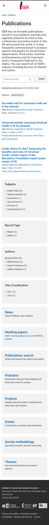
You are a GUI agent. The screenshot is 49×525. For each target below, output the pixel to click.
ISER (7, 336)
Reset (41, 79)
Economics (27, 136)
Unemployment (11, 139)
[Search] (45, 5)
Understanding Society (21, 336)
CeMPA (8, 339)
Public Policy (38, 136)
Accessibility (7, 517)
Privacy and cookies (10, 514)
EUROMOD (38, 336)
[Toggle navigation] (4, 5)
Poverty (5, 136)
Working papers (16, 332)
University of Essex (29, 506)
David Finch (20, 109)
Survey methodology (19, 442)
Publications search (19, 355)
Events (10, 422)
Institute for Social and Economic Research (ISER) (24, 6)
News (9, 312)
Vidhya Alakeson (9, 165)
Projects (11, 399)
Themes (11, 462)
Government (36, 171)
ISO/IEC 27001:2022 (43, 506)
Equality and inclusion (23, 517)
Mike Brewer (8, 109)
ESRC (11, 506)
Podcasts (11, 375)
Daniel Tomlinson (34, 109)
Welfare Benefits (15, 136)
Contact (37, 517)
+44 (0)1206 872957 (10, 498)
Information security (28, 514)
